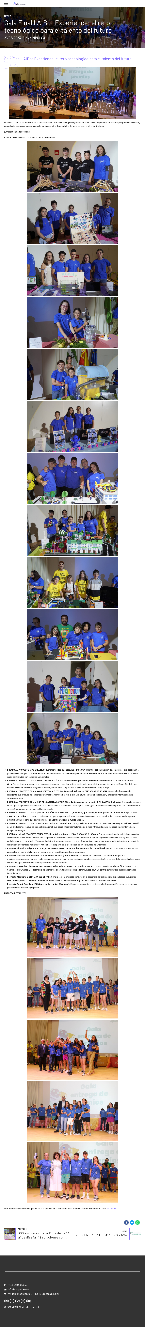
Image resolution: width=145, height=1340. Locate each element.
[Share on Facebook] (126, 1222)
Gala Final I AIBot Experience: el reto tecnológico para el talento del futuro (68, 58)
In (115, 1208)
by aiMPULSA (35, 38)
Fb (112, 1208)
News (7, 16)
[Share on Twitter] (132, 1222)
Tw (107, 1208)
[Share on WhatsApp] (137, 1222)
